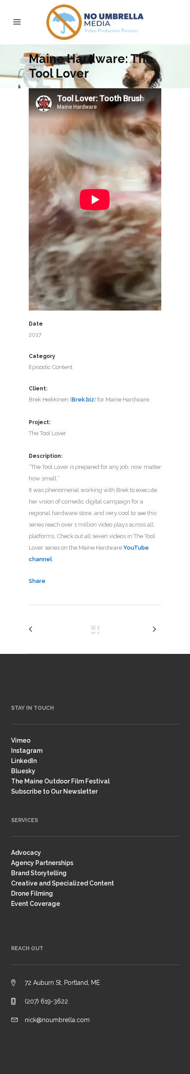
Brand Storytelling (39, 873)
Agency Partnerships (42, 862)
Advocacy (26, 852)
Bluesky (23, 771)
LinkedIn (24, 760)
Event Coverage (35, 903)
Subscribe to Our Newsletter (54, 791)
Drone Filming (32, 893)
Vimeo (20, 740)
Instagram (26, 750)
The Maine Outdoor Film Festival (60, 781)
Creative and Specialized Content (62, 883)
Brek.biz (83, 399)
